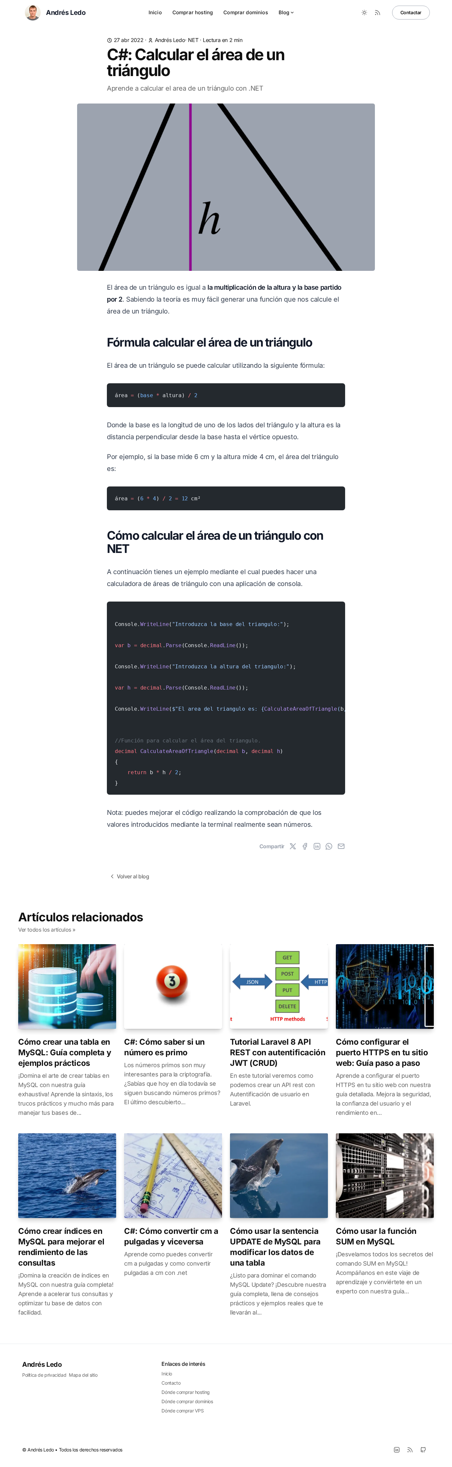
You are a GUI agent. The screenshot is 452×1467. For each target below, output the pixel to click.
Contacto (170, 1383)
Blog (284, 12)
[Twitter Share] (293, 846)
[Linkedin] (396, 1449)
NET (193, 40)
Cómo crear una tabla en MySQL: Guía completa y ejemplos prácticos (64, 1052)
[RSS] (410, 1449)
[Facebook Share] (305, 846)
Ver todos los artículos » (46, 929)
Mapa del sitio (83, 1375)
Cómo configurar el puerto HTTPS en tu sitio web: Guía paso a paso (382, 1052)
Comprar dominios (245, 12)
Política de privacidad (44, 1375)
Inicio (155, 12)
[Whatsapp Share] (329, 846)
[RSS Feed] (377, 12)
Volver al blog (133, 876)
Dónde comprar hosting (185, 1392)
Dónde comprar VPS (182, 1410)
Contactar (411, 12)
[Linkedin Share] (317, 846)
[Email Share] (341, 846)
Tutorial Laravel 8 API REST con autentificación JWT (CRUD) (277, 1052)
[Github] (423, 1449)
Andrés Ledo (170, 40)
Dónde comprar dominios (187, 1401)
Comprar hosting (192, 12)
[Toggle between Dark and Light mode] (364, 12)
